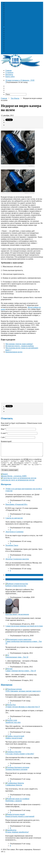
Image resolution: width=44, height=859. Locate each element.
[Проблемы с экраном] (17, 799)
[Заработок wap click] (11, 720)
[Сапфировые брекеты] (14, 783)
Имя (3, 429)
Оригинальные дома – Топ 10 (16, 657)
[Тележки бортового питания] (17, 767)
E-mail (4, 433)
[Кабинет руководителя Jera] (16, 584)
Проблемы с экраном (13, 801)
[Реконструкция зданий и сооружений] (15, 814)
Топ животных (11, 7)
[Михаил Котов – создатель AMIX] (4, 474)
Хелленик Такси (11, 545)
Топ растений (10, 9)
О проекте (9, 72)
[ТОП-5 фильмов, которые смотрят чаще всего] (13, 689)
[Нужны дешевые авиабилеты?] (10, 830)
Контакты (9, 74)
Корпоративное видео (13, 352)
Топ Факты (9, 23)
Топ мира (9, 13)
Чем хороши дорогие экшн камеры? (19, 344)
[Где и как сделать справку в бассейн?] (13, 752)
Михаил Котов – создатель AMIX (14, 476)
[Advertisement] (22, 379)
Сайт (3, 437)
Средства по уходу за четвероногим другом (17, 480)
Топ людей (9, 3)
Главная (8, 70)
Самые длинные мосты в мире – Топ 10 (20, 671)
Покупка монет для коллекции (17, 614)
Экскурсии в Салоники (14, 532)
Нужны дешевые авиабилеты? (17, 832)
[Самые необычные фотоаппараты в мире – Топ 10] (18, 639)
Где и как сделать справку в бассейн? (19, 754)
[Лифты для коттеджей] (14, 736)
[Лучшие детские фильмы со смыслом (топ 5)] (10, 705)
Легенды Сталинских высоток (17, 559)
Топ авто (8, 21)
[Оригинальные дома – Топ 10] (7, 655)
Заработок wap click (13, 722)
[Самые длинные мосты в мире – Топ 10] (8, 669)
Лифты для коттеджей (13, 738)
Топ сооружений (11, 15)
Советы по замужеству (14, 518)
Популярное (10, 579)
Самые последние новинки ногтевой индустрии (24, 626)
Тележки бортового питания (16, 769)
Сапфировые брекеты (13, 785)
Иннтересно (6, 684)
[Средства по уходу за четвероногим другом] (18, 478)
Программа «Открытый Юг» (16, 504)
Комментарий (6, 441)
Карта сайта (10, 76)
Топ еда (8, 5)
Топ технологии (11, 19)
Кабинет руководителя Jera (15, 586)
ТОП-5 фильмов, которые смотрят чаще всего (23, 691)
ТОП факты (10, 575)
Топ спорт (9, 17)
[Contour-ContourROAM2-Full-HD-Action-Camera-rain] (18, 194)
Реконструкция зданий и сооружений (19, 816)
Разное (8, 25)
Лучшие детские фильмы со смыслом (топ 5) (22, 707)
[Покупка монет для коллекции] (12, 613)
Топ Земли (9, 11)
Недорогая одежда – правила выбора (19, 346)
